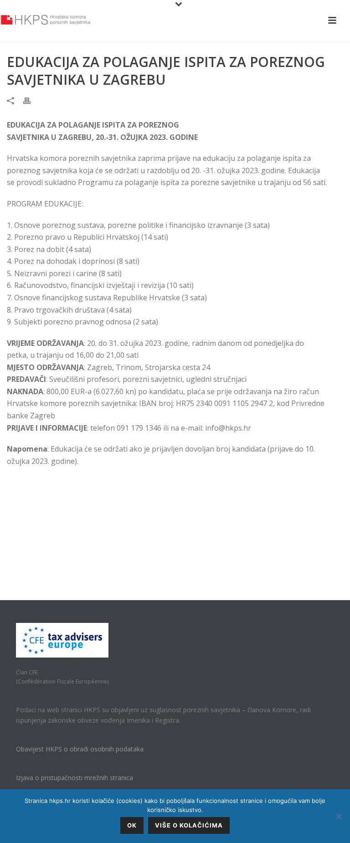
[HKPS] (45, 20)
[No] (338, 816)
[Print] (31, 100)
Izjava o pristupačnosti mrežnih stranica (74, 777)
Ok (132, 825)
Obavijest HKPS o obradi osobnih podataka (80, 749)
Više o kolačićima (189, 825)
